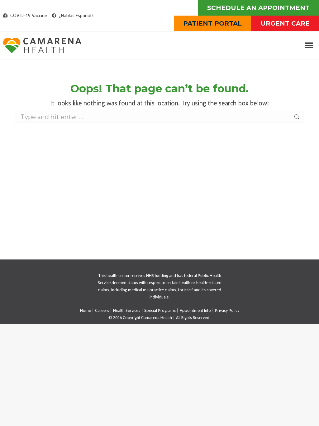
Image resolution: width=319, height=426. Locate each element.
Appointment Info (195, 310)
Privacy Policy (227, 310)
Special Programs (160, 310)
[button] (309, 46)
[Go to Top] (309, 416)
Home (85, 310)
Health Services (126, 310)
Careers (102, 310)
